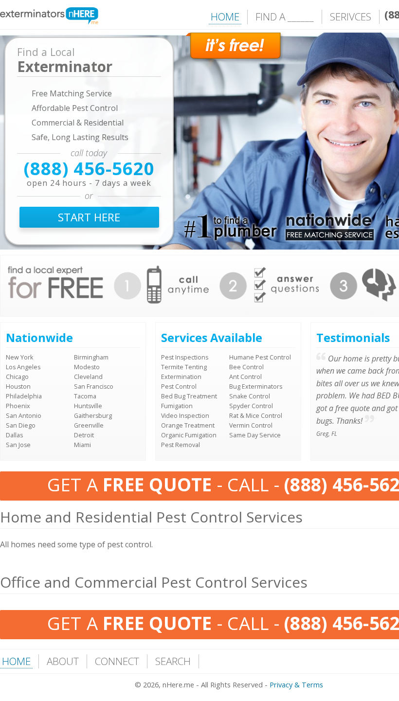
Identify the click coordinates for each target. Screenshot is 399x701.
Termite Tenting (184, 367)
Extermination (181, 377)
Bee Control (246, 367)
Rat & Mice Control (255, 416)
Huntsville (88, 406)
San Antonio (23, 416)
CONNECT (117, 661)
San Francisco (93, 386)
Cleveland (88, 377)
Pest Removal (180, 445)
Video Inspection (185, 416)
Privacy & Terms (296, 684)
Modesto (87, 367)
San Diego (21, 425)
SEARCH (173, 661)
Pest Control (179, 386)
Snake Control (249, 396)
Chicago (17, 377)
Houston (18, 386)
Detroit (84, 435)
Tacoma (85, 396)
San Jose (18, 445)
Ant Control (245, 377)
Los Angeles (23, 367)
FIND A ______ (284, 16)
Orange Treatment (188, 425)
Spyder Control (251, 406)
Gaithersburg (93, 416)
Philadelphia (24, 396)
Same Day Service (255, 435)
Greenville (89, 425)
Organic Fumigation (189, 435)
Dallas (14, 435)
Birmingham (91, 357)
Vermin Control (250, 425)
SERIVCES (350, 16)
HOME (225, 16)
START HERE (89, 217)
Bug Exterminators (255, 386)
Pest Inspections (184, 357)
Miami (82, 445)
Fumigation (177, 406)
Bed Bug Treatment (189, 396)
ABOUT (63, 661)
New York (19, 357)
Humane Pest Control (260, 357)
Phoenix (18, 406)
